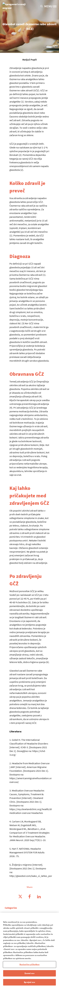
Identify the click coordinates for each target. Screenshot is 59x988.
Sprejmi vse (29, 982)
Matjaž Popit (29, 59)
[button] (42, 6)
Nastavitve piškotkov (30, 964)
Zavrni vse (29, 973)
